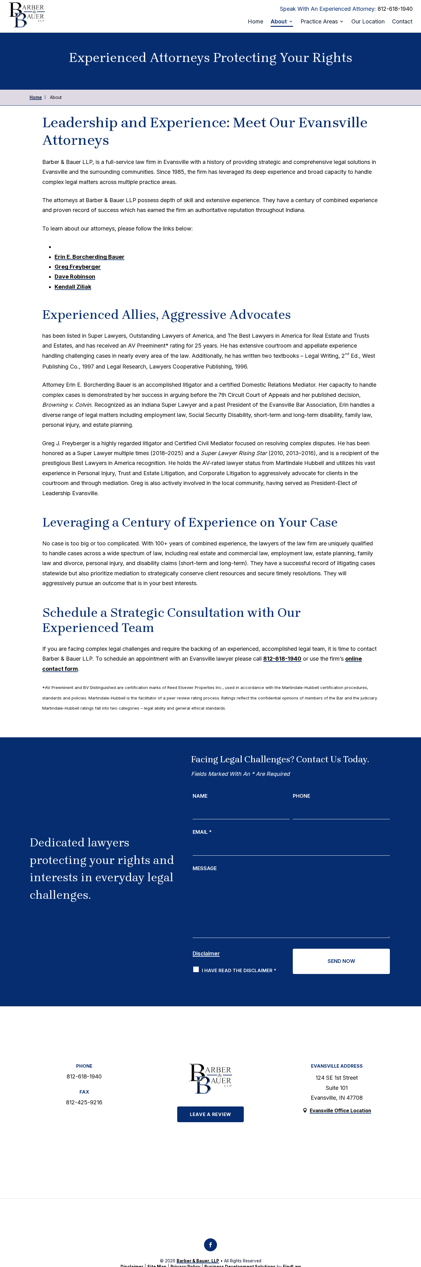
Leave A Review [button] (210, 1114)
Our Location (368, 21)
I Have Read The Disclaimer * (239, 970)
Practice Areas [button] (319, 21)
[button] (409, 1219)
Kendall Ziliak (73, 286)
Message (205, 868)
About (279, 21)
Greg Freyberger (78, 266)
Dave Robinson (75, 276)
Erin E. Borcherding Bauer (90, 257)
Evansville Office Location (340, 1111)
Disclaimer (206, 954)
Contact (402, 21)
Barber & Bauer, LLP (198, 1260)
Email (202, 832)
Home (255, 21)
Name (200, 796)
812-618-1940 (395, 9)
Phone (301, 796)
